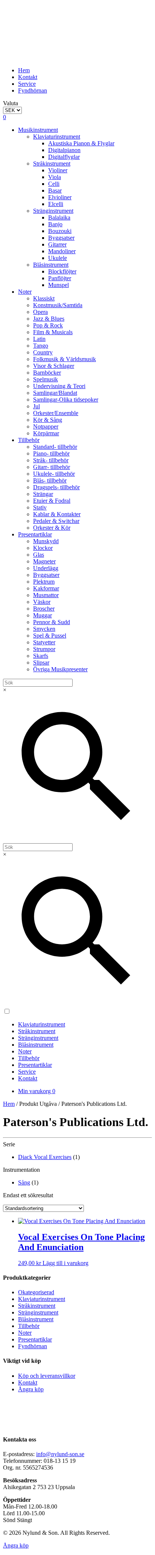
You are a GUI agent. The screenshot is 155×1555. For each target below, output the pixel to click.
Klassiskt (44, 298)
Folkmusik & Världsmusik (64, 359)
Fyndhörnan (32, 90)
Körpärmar (46, 433)
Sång (24, 1182)
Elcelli (55, 204)
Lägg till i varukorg (65, 1263)
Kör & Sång (47, 420)
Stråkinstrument (51, 163)
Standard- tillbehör (55, 447)
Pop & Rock (48, 325)
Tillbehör (29, 440)
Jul (36, 406)
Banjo (55, 224)
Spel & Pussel (49, 635)
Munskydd (46, 541)
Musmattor (46, 595)
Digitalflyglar (64, 157)
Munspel (58, 285)
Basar (55, 190)
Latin (39, 339)
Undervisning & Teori (59, 386)
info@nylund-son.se (60, 1454)
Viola (54, 177)
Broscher (44, 608)
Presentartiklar (35, 534)
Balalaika (59, 217)
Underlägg (45, 568)
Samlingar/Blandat (55, 393)
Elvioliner (59, 197)
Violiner (57, 170)
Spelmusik (45, 379)
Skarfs (40, 656)
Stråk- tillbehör (50, 460)
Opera (40, 312)
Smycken (44, 629)
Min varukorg (36, 1091)
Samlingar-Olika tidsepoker (65, 399)
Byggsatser (61, 238)
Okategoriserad (36, 1292)
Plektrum (44, 581)
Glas (38, 554)
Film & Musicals (53, 332)
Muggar (42, 615)
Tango (40, 345)
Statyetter (44, 642)
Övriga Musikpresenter (60, 669)
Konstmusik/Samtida (57, 305)
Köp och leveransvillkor (46, 1376)
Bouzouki (59, 231)
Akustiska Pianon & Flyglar (81, 143)
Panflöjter (59, 278)
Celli (53, 184)
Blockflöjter (62, 271)
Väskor (41, 602)
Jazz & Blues (48, 318)
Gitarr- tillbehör (51, 467)
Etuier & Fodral (51, 500)
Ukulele (57, 258)
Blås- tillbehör (50, 480)
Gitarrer (57, 244)
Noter (25, 291)
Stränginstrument (53, 211)
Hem (24, 70)
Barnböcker (47, 372)
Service (27, 84)
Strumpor (44, 649)
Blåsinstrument (50, 264)
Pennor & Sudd (51, 622)
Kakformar (46, 588)
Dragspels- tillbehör (56, 487)
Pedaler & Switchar (56, 521)
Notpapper (45, 426)
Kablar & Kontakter (57, 514)
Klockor (43, 548)
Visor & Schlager (53, 366)
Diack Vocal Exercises (44, 1157)
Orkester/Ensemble (55, 413)
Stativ (40, 507)
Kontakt (27, 77)
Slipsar (41, 662)
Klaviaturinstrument (56, 136)
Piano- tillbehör (51, 453)
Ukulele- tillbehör (54, 474)
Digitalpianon (64, 150)
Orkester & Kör (51, 527)
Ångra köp (31, 1389)
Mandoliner (62, 251)
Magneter (44, 561)
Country (43, 352)
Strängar (43, 494)
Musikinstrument (38, 130)
